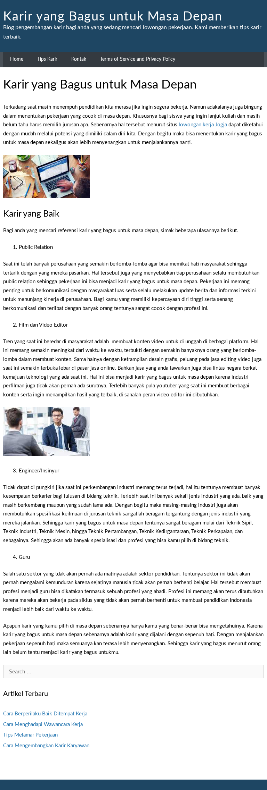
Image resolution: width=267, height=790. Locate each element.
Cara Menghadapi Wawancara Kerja (43, 724)
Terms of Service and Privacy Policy (137, 59)
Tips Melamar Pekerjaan (30, 735)
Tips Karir (47, 59)
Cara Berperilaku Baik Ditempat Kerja (45, 713)
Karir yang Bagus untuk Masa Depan (112, 16)
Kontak (78, 59)
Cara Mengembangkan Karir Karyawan (46, 745)
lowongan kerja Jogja (203, 124)
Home (16, 59)
